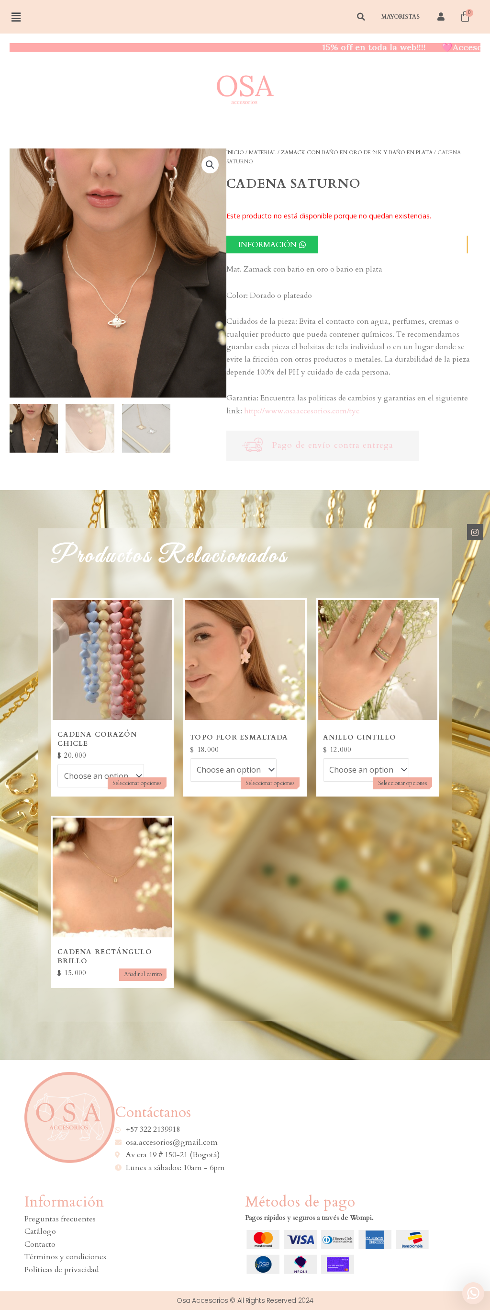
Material (262, 152)
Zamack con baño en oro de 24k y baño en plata (357, 152)
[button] (210, 164)
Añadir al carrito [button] (143, 974)
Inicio (235, 152)
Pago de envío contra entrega (332, 445)
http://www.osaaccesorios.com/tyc (301, 411)
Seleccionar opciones (137, 783)
